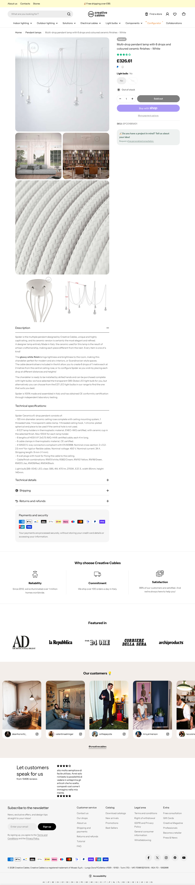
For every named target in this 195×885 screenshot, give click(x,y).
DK (72, 882)
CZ (63, 882)
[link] (24, 642)
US (147, 882)
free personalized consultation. (141, 141)
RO (123, 882)
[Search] (69, 14)
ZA (151, 882)
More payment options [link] (148, 115)
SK (128, 882)
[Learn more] (123, 67)
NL (114, 882)
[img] (70, 766)
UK (142, 882)
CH (58, 882)
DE (67, 882)
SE (133, 882)
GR (86, 882)
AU (44, 882)
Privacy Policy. (32, 838)
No (123, 81)
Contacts (25, 3)
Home (18, 32)
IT (105, 882)
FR (82, 882)
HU (96, 882)
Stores (36, 3)
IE (101, 882)
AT (48, 882)
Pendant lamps (33, 32)
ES (77, 882)
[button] (124, 54)
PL (119, 882)
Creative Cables (22, 867)
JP (109, 882)
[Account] (167, 14)
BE (53, 882)
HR (91, 882)
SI (137, 882)
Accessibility (99, 876)
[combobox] (40, 14)
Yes (134, 81)
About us (12, 3)
